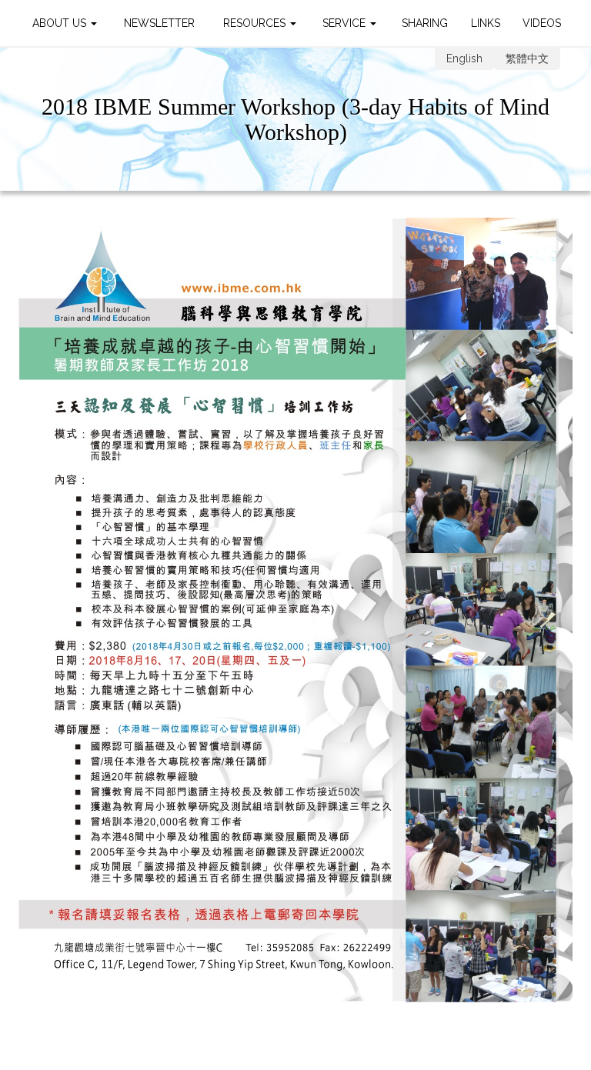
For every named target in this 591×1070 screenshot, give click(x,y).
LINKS (485, 23)
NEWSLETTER (159, 23)
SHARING (425, 23)
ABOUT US (60, 23)
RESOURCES (256, 23)
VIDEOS (542, 23)
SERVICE (345, 23)
